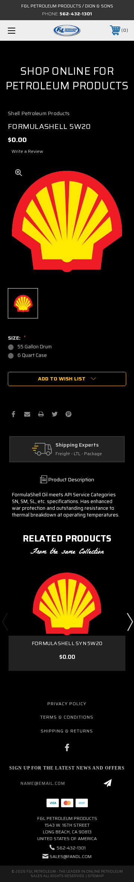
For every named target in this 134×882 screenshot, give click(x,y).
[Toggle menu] (20, 30)
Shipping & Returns (67, 730)
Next (129, 621)
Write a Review (27, 151)
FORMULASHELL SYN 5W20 (67, 643)
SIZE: (17, 337)
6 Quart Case (32, 355)
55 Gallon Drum (34, 346)
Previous (5, 621)
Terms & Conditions (66, 717)
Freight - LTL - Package (78, 454)
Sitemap (95, 876)
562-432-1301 (76, 13)
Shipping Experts (77, 445)
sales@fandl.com (71, 856)
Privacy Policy (66, 703)
